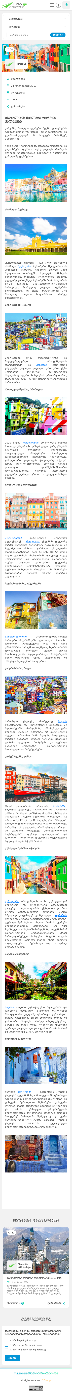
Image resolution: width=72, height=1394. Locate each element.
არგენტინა (18, 92)
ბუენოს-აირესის (16, 636)
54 (11, 49)
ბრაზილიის (31, 442)
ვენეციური (12, 901)
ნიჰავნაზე (59, 806)
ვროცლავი (32, 541)
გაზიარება (18, 106)
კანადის (41, 365)
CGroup (46, 1380)
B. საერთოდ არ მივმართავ (26, 1345)
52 (13, 1232)
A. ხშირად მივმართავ (23, 1340)
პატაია (10, 1007)
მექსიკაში (24, 266)
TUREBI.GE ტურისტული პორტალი (36, 1373)
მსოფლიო (18, 79)
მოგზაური (66, 5)
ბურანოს (61, 915)
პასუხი (12, 1358)
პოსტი (24, 1267)
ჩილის (62, 721)
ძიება (56, 35)
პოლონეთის (13, 538)
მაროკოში (24, 1092)
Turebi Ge (21, 64)
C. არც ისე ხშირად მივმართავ (28, 1349)
